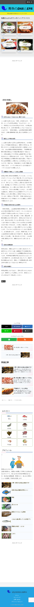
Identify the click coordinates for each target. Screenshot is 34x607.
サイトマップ (17, 597)
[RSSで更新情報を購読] (25, 339)
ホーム (17, 595)
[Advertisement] (17, 79)
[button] (27, 331)
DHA (4, 281)
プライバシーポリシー (17, 601)
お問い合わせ (17, 599)
